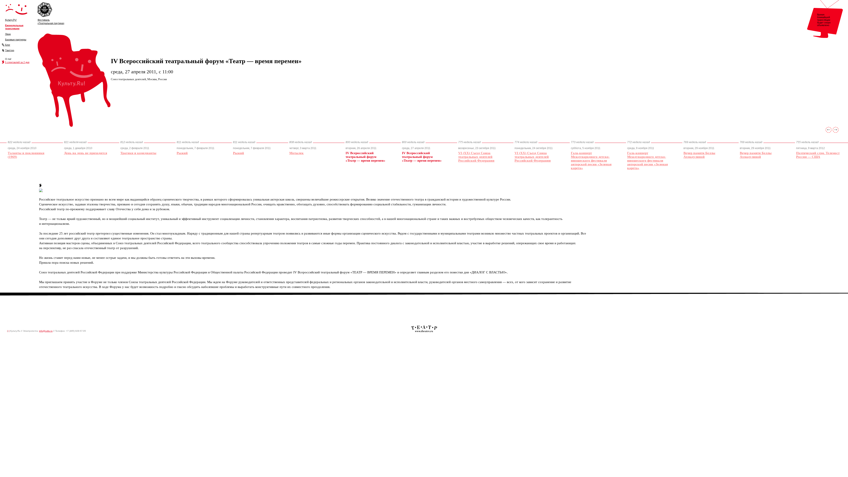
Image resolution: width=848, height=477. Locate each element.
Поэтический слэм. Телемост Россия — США (818, 155)
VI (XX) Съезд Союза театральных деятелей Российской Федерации (476, 156)
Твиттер (9, 50)
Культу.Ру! (11, 20)
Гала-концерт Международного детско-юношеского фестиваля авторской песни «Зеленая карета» (591, 160)
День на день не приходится (85, 153)
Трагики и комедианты (138, 153)
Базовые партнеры (15, 39)
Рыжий (182, 153)
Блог (7, 45)
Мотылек (296, 153)
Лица (8, 34)
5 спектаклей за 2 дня (17, 62)
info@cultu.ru (46, 331)
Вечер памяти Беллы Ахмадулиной (699, 155)
